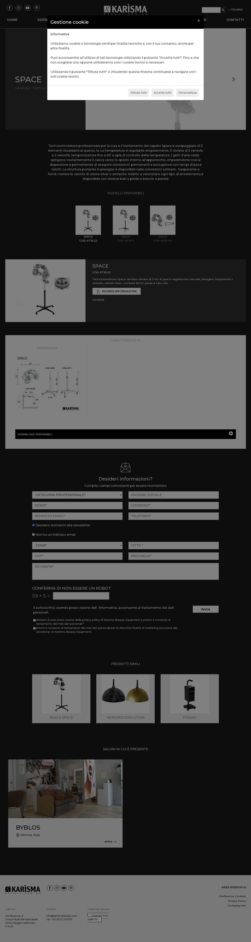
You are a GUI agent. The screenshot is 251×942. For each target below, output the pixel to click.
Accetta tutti (162, 92)
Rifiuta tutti (139, 92)
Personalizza (187, 92)
